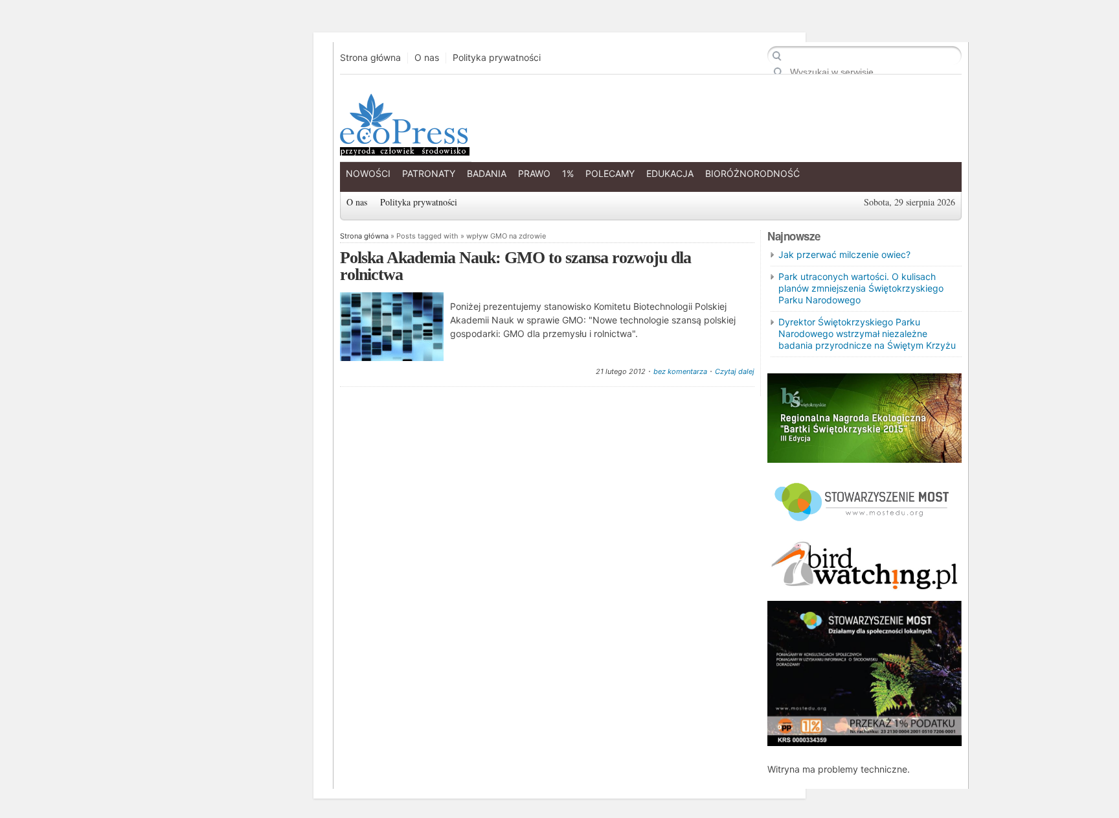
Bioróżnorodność (752, 173)
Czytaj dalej (734, 371)
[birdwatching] (864, 591)
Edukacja (670, 173)
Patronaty (428, 173)
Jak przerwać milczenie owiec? (844, 254)
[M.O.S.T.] (864, 742)
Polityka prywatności (497, 58)
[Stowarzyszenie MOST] (864, 526)
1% (568, 173)
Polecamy (610, 173)
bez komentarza (680, 371)
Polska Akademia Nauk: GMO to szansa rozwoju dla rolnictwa (515, 266)
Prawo (534, 173)
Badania (486, 173)
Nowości (368, 173)
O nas (426, 58)
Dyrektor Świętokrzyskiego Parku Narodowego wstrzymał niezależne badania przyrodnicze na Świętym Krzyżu (867, 333)
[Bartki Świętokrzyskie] (864, 459)
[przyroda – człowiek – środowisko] (403, 145)
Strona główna (370, 58)
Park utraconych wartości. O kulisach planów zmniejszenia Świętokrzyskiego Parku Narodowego (861, 288)
